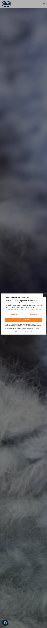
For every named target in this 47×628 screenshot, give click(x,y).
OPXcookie (17, 331)
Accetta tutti (23, 320)
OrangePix (29, 331)
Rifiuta (14, 314)
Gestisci (33, 314)
